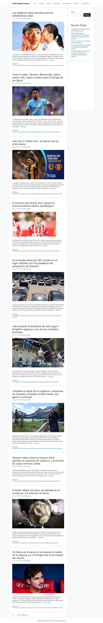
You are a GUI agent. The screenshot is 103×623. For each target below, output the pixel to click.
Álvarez (15, 607)
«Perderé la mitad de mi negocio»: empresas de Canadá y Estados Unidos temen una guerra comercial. (37, 394)
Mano (43, 542)
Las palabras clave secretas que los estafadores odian (32, 14)
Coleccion (24, 542)
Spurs (46, 131)
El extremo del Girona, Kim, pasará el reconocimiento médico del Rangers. (33, 204)
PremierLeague (33, 131)
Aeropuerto (16, 315)
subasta (56, 542)
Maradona (47, 542)
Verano (60, 607)
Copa (19, 481)
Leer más (51, 60)
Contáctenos (57, 3)
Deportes (41, 3)
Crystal (23, 481)
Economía (30, 448)
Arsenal (19, 607)
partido (47, 193)
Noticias (49, 3)
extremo (29, 250)
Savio (43, 131)
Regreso (57, 381)
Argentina (16, 542)
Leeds (45, 481)
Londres (50, 315)
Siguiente (24, 615)
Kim (43, 250)
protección (51, 65)
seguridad (57, 65)
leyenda (39, 542)
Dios (28, 542)
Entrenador (33, 481)
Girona (40, 250)
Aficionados (16, 193)
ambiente (16, 381)
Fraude (29, 65)
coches (27, 315)
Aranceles (16, 448)
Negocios (60, 448)
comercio (25, 448)
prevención (45, 65)
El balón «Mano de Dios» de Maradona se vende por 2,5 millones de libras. (36, 492)
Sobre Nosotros (67, 3)
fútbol (23, 131)
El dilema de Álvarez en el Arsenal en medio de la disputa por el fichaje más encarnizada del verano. (37, 555)
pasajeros (58, 315)
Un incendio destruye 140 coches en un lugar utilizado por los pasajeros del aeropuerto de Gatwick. (35, 263)
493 (19, 615)
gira (40, 381)
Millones (52, 542)
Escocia (20, 250)
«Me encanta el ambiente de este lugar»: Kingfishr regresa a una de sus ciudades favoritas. (35, 329)
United (60, 193)
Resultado (56, 193)
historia (35, 542)
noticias (33, 65)
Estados (41, 448)
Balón (20, 542)
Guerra (44, 448)
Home (35, 3)
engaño (19, 65)
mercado (55, 448)
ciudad (23, 381)
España (25, 250)
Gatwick (41, 315)
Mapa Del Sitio (85, 3)
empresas (35, 448)
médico (46, 250)
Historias (16, 63)
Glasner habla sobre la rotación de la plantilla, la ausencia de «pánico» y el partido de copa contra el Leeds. (38, 460)
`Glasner (16, 481)
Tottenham (51, 131)
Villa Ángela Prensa (20, 3)
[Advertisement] (81, 85)
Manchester (38, 193)
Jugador (28, 131)
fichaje (20, 131)
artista (20, 381)
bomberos (22, 315)
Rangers (50, 250)
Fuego (36, 315)
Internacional (50, 448)
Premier (51, 193)
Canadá (21, 448)
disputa (28, 607)
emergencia (32, 315)
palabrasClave (39, 65)
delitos (15, 65)
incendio (45, 315)
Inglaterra (33, 193)
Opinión (43, 193)
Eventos (37, 381)
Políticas (75, 3)
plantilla (53, 481)
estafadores (24, 65)
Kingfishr (44, 381)
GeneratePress (62, 620)
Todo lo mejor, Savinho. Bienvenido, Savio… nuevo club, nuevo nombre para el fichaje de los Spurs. (37, 77)
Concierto (28, 381)
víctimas (62, 65)
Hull (29, 193)
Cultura (33, 381)
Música (48, 381)
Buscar (73, 12)
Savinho (39, 131)
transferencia (57, 131)
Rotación (58, 481)
